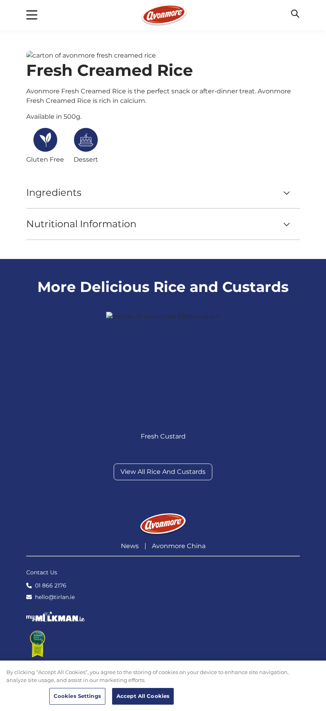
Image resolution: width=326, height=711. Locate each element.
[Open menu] (31, 15)
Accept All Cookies (142, 696)
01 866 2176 (50, 585)
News (130, 546)
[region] (163, 686)
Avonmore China (179, 546)
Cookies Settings (77, 696)
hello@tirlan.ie (55, 597)
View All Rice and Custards (163, 471)
